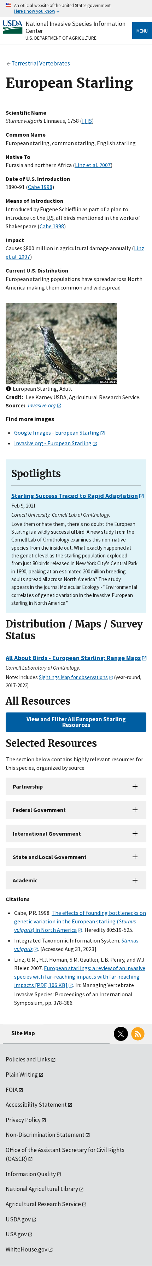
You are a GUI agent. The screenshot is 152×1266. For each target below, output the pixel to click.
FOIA (12, 1090)
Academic (25, 880)
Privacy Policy (23, 1120)
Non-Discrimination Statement (45, 1135)
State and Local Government (50, 856)
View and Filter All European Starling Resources (76, 721)
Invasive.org (42, 405)
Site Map (23, 1033)
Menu (142, 31)
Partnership (28, 786)
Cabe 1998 (40, 186)
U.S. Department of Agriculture (61, 38)
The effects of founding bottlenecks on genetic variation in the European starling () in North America (80, 921)
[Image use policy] (8, 389)
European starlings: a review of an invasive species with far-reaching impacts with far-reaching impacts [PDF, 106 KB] (79, 976)
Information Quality (31, 1174)
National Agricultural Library (42, 1189)
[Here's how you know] (76, 8)
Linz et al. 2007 (93, 164)
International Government (47, 833)
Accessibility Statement (36, 1105)
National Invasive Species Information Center (75, 27)
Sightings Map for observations (73, 677)
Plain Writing (22, 1074)
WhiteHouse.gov (26, 1249)
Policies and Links (28, 1059)
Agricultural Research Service (43, 1204)
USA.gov (16, 1234)
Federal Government (39, 809)
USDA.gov (18, 1219)
